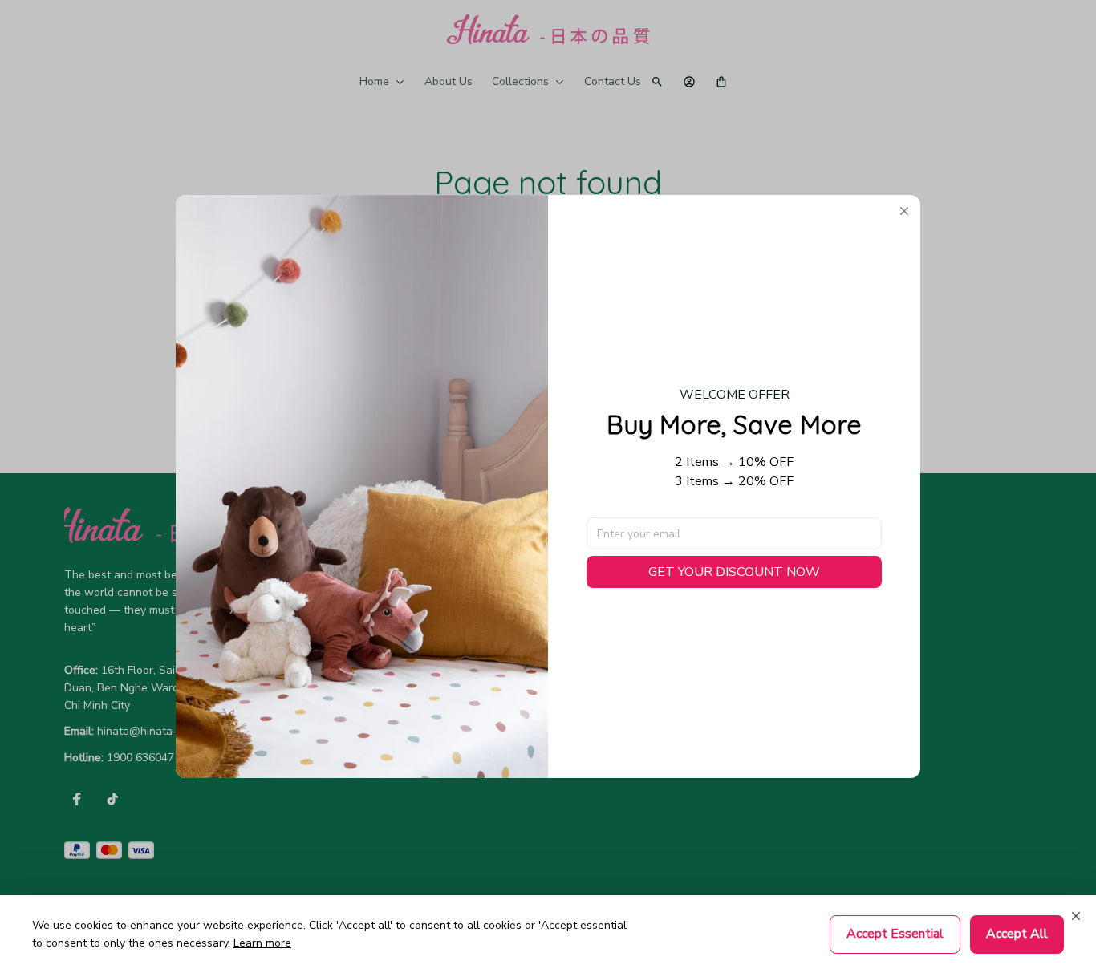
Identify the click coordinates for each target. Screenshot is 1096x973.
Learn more (262, 943)
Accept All (1017, 934)
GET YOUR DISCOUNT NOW (734, 572)
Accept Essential (895, 934)
